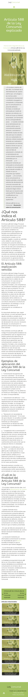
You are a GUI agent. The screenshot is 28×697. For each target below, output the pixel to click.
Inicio (5, 46)
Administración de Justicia (18, 489)
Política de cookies (18, 692)
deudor (19, 540)
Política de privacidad (18, 694)
